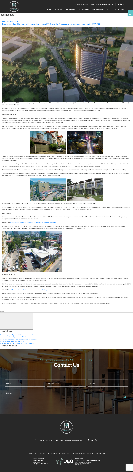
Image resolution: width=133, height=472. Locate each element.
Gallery (109, 9)
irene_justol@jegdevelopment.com (102, 4)
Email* (66, 383)
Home (49, 9)
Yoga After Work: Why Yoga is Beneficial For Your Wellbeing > (17, 343)
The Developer (83, 9)
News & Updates (98, 9)
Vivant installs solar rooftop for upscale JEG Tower (14, 337)
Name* (25, 383)
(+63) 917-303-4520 (80, 4)
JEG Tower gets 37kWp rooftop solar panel (12, 341)
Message (66, 395)
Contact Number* (108, 383)
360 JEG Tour (119, 9)
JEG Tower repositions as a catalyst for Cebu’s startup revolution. (18, 339)
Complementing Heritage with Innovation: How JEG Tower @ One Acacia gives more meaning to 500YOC (51, 24)
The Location (70, 9)
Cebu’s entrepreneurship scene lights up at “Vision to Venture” (17, 335)
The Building (58, 9)
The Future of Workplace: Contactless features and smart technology (27, 290)
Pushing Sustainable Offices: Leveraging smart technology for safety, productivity (33, 222)
